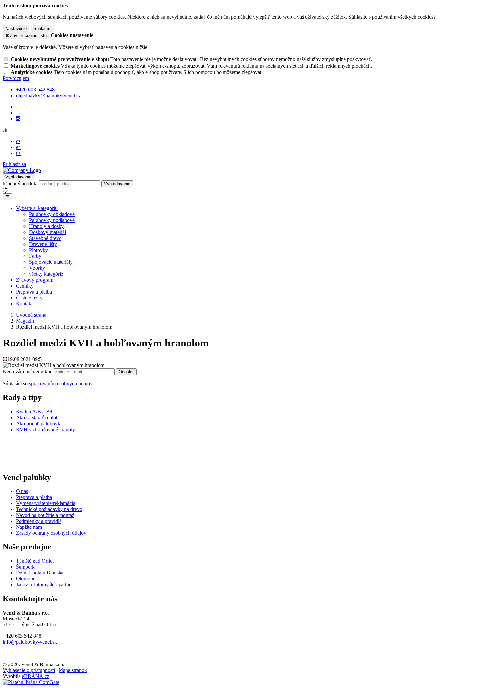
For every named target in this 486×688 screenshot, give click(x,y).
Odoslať (126, 371)
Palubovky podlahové (52, 220)
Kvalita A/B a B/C (35, 411)
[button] (5, 130)
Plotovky (38, 250)
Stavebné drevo (45, 238)
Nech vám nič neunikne (28, 371)
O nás (22, 491)
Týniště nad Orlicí (35, 561)
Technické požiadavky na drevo (49, 509)
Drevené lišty (43, 244)
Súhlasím (42, 28)
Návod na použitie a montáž (45, 515)
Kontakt (24, 303)
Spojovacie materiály (51, 262)
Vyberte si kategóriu (37, 208)
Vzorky (37, 268)
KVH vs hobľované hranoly (45, 429)
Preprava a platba (34, 292)
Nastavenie (16, 28)
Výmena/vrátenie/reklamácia (45, 503)
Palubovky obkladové (52, 214)
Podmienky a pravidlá (38, 521)
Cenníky (25, 286)
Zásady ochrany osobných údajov (51, 533)
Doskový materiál (47, 232)
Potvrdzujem (16, 78)
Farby (35, 256)
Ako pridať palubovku (39, 423)
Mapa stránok (73, 670)
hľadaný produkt (20, 183)
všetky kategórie (46, 274)
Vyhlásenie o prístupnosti (29, 670)
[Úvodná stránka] (22, 170)
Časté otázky (29, 297)
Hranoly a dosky (46, 226)
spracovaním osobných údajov (60, 383)
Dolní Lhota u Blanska (39, 572)
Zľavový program (34, 280)
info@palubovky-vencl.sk (30, 642)
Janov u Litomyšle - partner (44, 584)
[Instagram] (18, 118)
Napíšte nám (29, 527)
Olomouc (25, 578)
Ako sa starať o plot (36, 417)
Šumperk (25, 567)
